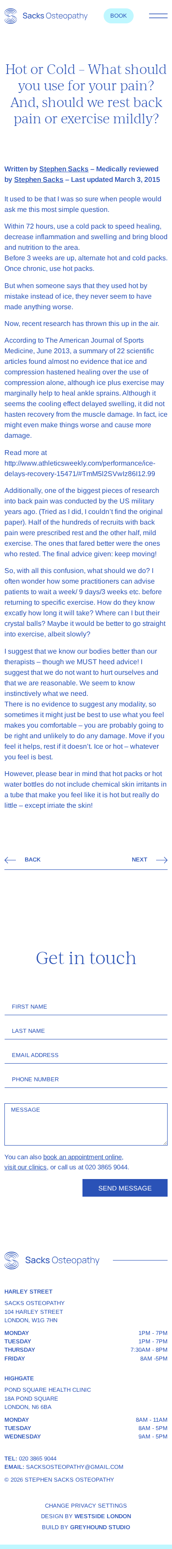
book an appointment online (82, 1157)
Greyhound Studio (100, 1527)
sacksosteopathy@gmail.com (74, 1467)
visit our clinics (25, 1167)
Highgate (19, 1378)
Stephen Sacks (64, 169)
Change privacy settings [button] (86, 1505)
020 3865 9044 (37, 1458)
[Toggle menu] (158, 16)
